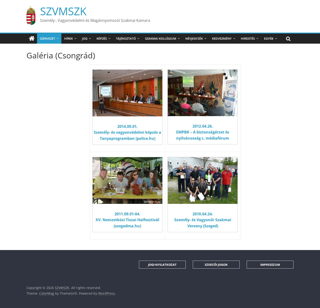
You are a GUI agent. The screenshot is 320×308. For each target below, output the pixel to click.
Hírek (68, 38)
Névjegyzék (194, 38)
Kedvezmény (222, 38)
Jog (84, 38)
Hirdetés (248, 38)
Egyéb (268, 38)
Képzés (102, 38)
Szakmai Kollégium (160, 38)
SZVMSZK (63, 11)
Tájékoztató (126, 38)
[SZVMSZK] (31, 38)
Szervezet (47, 38)
